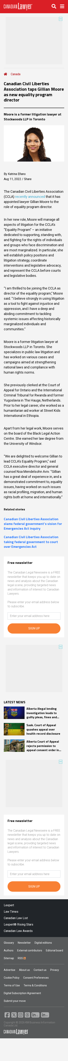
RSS (20, 958)
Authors (8, 950)
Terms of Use (12, 985)
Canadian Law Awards (18, 931)
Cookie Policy (11, 977)
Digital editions (43, 942)
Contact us (40, 969)
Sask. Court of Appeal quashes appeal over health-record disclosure (43, 729)
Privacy (54, 969)
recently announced (30, 197)
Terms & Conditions (35, 985)
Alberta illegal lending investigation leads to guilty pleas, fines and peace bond (41, 713)
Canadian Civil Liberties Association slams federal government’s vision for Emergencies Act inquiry (33, 524)
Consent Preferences (36, 977)
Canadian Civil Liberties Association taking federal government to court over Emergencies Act (31, 542)
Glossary (9, 942)
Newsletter (24, 942)
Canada (15, 74)
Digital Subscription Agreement (22, 993)
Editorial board (54, 950)
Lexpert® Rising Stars (18, 924)
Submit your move (15, 1000)
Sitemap (9, 958)
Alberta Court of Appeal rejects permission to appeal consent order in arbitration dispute (42, 745)
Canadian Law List (16, 918)
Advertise (9, 969)
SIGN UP (34, 628)
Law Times (11, 911)
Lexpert (9, 905)
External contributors (29, 950)
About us (24, 969)
